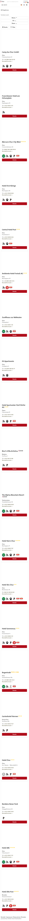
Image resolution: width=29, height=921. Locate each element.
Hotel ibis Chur (8, 585)
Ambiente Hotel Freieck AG (12, 273)
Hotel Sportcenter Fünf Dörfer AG (13, 406)
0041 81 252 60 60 (9, 592)
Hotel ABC (6, 848)
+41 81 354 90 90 (9, 193)
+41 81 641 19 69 (8, 458)
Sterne (14, 18)
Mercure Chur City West (11, 142)
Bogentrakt (6, 672)
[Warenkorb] (24, 5)
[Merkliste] (26, 5)
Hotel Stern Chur (8, 541)
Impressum (9, 917)
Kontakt (3, 917)
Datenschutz (16, 917)
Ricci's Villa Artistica (10, 451)
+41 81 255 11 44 (8, 325)
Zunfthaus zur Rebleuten (12, 317)
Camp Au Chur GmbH (10, 52)
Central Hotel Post (9, 229)
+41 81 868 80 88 (9, 504)
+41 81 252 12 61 (8, 105)
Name (13, 23)
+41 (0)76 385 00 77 (9, 368)
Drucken (23, 917)
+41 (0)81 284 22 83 (9, 59)
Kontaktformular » (7, 61)
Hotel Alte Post (8, 892)
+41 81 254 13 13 (8, 855)
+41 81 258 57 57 (8, 548)
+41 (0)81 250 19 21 (9, 680)
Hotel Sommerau (9, 628)
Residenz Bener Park (10, 804)
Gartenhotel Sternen (10, 716)
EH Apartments (8, 361)
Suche (5, 27)
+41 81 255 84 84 (8, 237)
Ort (13, 20)
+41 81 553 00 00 (8, 899)
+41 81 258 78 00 (8, 811)
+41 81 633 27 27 (8, 724)
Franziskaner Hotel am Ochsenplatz (11, 97)
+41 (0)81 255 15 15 (9, 281)
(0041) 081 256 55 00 (10, 149)
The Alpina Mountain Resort (13, 495)
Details (14, 70)
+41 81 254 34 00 (9, 767)
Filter (13, 27)
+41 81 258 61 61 (8, 636)
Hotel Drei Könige (9, 186)
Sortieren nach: (5, 15)
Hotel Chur (6, 760)
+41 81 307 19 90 (8, 414)
